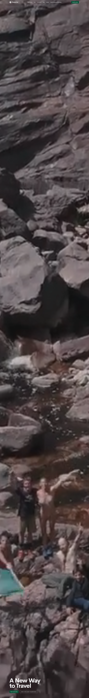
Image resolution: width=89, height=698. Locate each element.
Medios (47, 2)
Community (39, 2)
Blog (44, 2)
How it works (30, 2)
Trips (34, 2)
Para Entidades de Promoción (55, 2)
